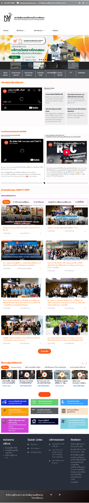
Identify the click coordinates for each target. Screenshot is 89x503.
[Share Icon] (87, 3)
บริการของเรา (5, 74)
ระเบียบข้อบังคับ (40, 74)
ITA (71, 72)
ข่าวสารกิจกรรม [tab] (39, 202)
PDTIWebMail (52, 73)
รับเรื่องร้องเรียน (36, 452)
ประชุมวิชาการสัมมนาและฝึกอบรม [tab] (59, 202)
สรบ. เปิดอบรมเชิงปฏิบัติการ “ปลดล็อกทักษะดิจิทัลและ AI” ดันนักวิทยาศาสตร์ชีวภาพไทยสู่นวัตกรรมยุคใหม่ (22, 264)
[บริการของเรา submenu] (44, 30)
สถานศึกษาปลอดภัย (43, 410)
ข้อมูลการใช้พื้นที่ (43, 420)
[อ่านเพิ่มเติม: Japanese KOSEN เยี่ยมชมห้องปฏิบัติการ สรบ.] (85, 231)
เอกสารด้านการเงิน (73, 401)
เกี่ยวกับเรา (34, 444)
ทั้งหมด (5, 367)
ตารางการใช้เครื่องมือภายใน (17, 401)
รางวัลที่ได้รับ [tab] (79, 202)
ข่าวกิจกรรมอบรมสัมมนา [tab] (21, 202)
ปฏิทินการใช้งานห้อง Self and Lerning (17, 421)
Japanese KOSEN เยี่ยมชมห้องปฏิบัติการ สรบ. (62, 228)
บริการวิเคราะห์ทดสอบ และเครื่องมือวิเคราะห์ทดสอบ (76, 96)
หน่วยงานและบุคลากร (16, 74)
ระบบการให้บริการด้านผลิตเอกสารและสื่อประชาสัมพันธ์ (77, 421)
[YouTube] (83, 3)
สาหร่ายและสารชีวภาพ (77, 367)
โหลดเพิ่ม (44, 351)
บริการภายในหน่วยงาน (29, 74)
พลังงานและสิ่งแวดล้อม (32, 367)
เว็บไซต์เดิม (81, 73)
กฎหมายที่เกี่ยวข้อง (15, 410)
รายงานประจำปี (59, 74)
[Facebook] (79, 3)
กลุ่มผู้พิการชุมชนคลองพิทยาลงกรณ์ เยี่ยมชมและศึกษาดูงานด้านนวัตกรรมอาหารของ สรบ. (21, 339)
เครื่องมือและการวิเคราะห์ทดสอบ (55, 367)
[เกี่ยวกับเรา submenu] (25, 30)
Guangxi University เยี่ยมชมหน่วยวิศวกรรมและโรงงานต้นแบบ (21, 229)
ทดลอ (54, 444)
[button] (3, 48)
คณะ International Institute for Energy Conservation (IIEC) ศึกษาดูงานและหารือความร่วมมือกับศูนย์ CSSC (65, 339)
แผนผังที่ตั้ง (74, 482)
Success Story (16, 367)
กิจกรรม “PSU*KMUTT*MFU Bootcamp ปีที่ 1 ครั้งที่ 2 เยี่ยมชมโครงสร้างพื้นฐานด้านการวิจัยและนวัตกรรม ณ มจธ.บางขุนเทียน (65, 265)
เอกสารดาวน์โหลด (73, 410)
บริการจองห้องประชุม (45, 401)
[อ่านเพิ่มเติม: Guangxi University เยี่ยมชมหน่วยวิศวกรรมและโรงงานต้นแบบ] (40, 233)
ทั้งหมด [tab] (6, 202)
